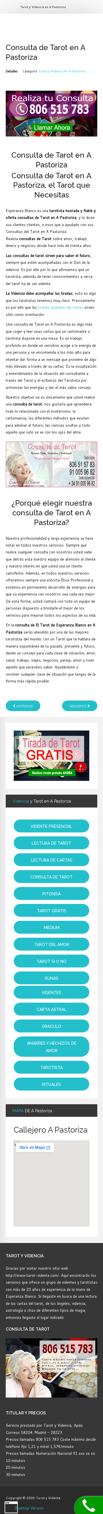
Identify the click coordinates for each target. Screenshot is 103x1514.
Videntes (51, 992)
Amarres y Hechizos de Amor (51, 1047)
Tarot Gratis (51, 911)
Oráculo (51, 1026)
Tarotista (51, 1067)
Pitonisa (51, 894)
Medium (52, 927)
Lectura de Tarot (51, 843)
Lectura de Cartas (51, 860)
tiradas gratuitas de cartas (60, 307)
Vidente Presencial (51, 826)
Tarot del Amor (51, 944)
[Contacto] (51, 113)
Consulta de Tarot (51, 877)
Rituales (51, 1084)
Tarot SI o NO (51, 961)
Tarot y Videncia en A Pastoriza (62, 71)
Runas (51, 978)
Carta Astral (51, 1009)
